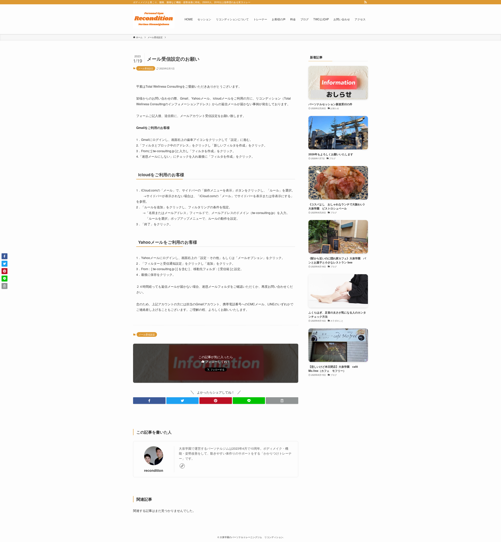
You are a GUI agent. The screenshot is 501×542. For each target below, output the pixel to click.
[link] (182, 465)
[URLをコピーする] (282, 400)
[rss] (365, 2)
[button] (149, 400)
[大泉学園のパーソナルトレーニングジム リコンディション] (153, 19)
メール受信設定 (145, 68)
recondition (153, 470)
